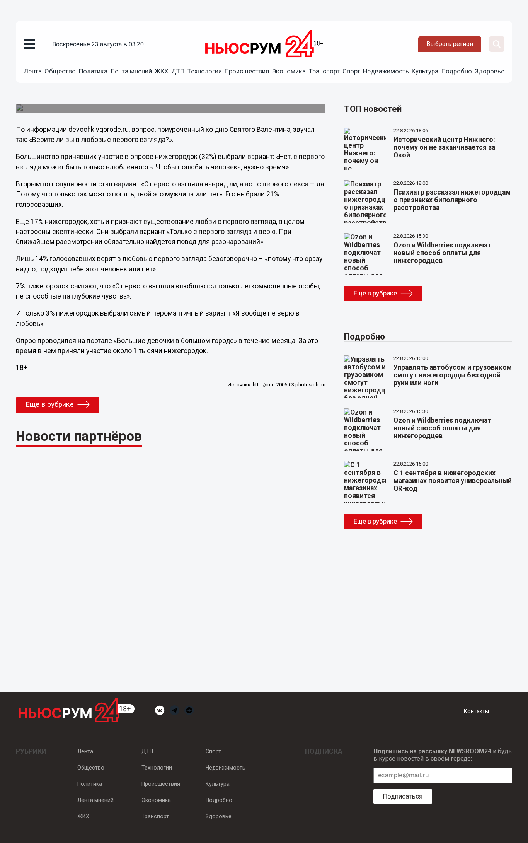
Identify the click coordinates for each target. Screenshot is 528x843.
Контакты (476, 711)
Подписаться (402, 796)
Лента (33, 71)
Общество (60, 71)
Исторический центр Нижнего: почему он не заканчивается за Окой (444, 147)
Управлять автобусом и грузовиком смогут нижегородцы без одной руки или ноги (452, 375)
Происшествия (247, 71)
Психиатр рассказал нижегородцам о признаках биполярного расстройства (452, 200)
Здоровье (489, 71)
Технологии (204, 71)
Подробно (456, 71)
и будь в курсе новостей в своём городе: (442, 754)
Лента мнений (131, 71)
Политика (93, 71)
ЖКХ (162, 71)
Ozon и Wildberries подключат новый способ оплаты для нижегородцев (442, 253)
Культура (425, 71)
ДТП (177, 71)
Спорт (351, 71)
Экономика (289, 71)
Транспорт (324, 71)
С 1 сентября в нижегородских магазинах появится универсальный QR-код (452, 480)
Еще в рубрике (50, 404)
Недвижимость (386, 71)
